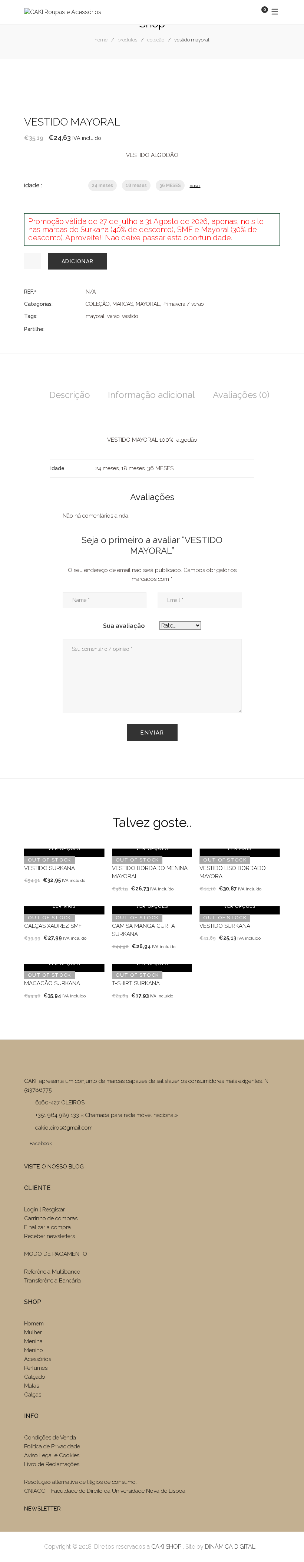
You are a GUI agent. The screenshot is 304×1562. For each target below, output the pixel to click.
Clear (195, 186)
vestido (130, 316)
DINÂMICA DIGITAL (229, 1546)
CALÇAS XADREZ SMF (53, 926)
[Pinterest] (128, 328)
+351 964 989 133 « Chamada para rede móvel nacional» (106, 1115)
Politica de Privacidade (52, 1446)
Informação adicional (151, 394)
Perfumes (35, 1368)
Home (101, 40)
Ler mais (239, 848)
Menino (33, 1350)
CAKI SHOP (166, 1546)
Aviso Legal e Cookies (52, 1455)
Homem (34, 1323)
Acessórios (37, 1359)
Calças (32, 1394)
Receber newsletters (49, 1236)
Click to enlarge (268, 83)
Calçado (34, 1377)
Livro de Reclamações (51, 1464)
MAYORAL (148, 304)
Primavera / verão (183, 304)
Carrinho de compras (50, 1218)
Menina (33, 1341)
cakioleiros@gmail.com (64, 1127)
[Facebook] (88, 328)
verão (113, 316)
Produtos (127, 40)
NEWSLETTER (42, 1508)
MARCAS (122, 304)
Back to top (287, 1543)
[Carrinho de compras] (257, 12)
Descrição (69, 394)
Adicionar (78, 261)
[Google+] (114, 328)
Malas (31, 1385)
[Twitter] (101, 328)
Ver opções (64, 848)
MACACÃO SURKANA (52, 983)
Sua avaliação (124, 625)
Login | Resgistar (44, 1209)
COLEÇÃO (155, 40)
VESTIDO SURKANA (49, 868)
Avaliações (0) (241, 394)
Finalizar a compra (47, 1227)
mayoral (95, 316)
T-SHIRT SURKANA (136, 983)
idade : (33, 185)
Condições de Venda (50, 1437)
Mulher (33, 1332)
